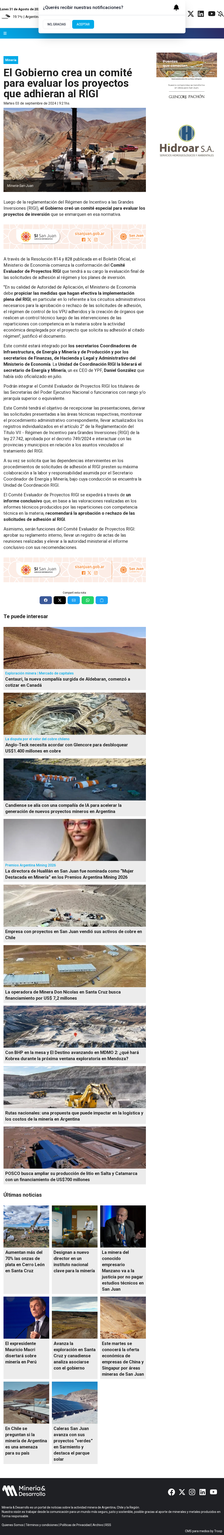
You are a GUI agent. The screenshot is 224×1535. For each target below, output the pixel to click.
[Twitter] (190, 13)
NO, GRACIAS (56, 24)
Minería (10, 60)
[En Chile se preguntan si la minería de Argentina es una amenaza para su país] (26, 1403)
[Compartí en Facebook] (46, 600)
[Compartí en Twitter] (60, 600)
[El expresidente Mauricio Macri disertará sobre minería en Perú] (26, 1318)
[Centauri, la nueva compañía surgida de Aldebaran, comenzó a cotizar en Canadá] (75, 648)
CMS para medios (197, 1531)
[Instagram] (192, 1492)
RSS (108, 1525)
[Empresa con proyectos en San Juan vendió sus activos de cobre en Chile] (75, 906)
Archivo (98, 1525)
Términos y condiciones (42, 1525)
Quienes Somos (13, 1525)
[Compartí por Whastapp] (88, 600)
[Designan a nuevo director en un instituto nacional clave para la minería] (75, 1226)
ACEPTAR (83, 24)
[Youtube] (211, 13)
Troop (218, 1531)
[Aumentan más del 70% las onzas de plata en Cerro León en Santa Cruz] (26, 1226)
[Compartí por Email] (74, 600)
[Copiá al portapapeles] (102, 600)
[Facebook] (171, 1492)
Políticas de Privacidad (75, 1525)
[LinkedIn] (201, 13)
